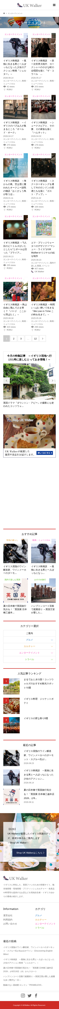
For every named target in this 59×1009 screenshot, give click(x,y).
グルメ (29, 639)
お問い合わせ (10, 923)
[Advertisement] (29, 493)
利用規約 (7, 919)
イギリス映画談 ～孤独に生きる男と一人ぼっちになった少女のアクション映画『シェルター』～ (28, 961)
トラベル (29, 659)
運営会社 (7, 915)
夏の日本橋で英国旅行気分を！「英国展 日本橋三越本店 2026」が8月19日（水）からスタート (28, 970)
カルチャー (29, 646)
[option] (29, 385)
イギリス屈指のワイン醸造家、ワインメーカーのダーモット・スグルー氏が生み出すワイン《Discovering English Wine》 (28, 950)
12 (35, 338)
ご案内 (29, 633)
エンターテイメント (29, 652)
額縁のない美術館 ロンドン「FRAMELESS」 (23, 985)
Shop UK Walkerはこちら (29, 852)
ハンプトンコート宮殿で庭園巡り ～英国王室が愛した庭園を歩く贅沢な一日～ (29, 978)
